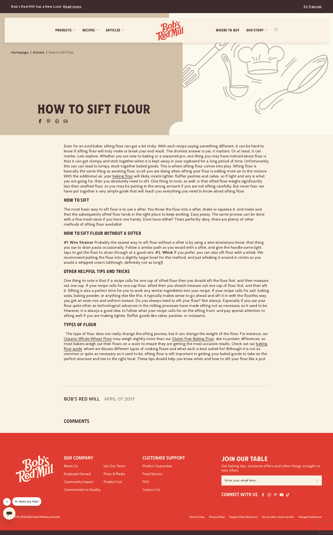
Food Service (152, 474)
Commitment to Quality (82, 490)
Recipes (88, 30)
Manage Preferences (310, 517)
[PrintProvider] (57, 121)
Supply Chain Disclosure (243, 517)
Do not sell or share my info (278, 517)
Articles (113, 30)
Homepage (20, 52)
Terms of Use (196, 517)
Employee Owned (77, 474)
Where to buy (228, 30)
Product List (113, 482)
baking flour (123, 176)
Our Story (255, 30)
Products (63, 30)
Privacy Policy (217, 517)
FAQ (146, 482)
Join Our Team (114, 466)
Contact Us (151, 490)
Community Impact (79, 482)
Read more (72, 6)
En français (313, 6)
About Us (71, 466)
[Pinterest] (48, 121)
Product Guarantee (157, 466)
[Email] (65, 121)
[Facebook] (40, 121)
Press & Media (114, 474)
